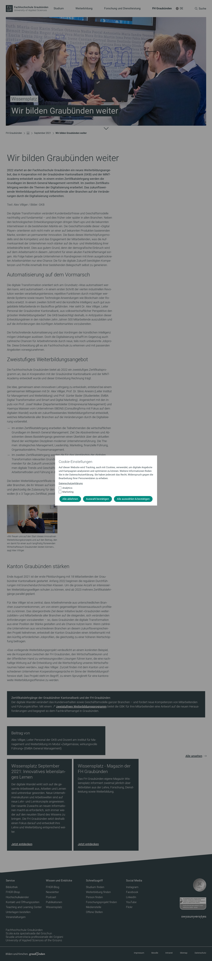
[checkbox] (105, 488)
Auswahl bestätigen (97, 499)
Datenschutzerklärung (71, 483)
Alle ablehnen (70, 499)
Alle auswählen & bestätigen (133, 499)
